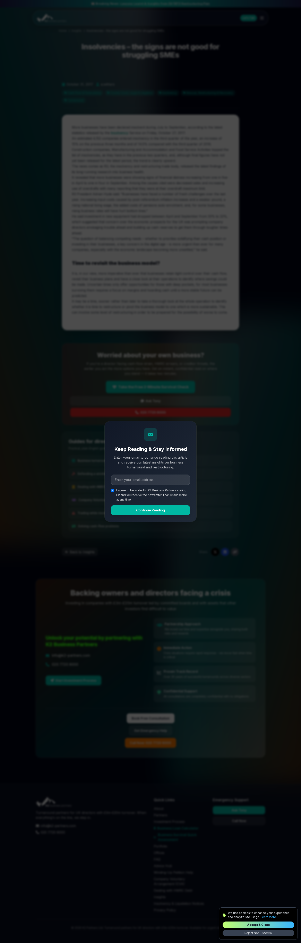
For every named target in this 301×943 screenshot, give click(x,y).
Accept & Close (258, 924)
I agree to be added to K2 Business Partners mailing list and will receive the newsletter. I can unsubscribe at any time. (151, 494)
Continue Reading (150, 510)
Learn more (268, 917)
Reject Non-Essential (258, 933)
